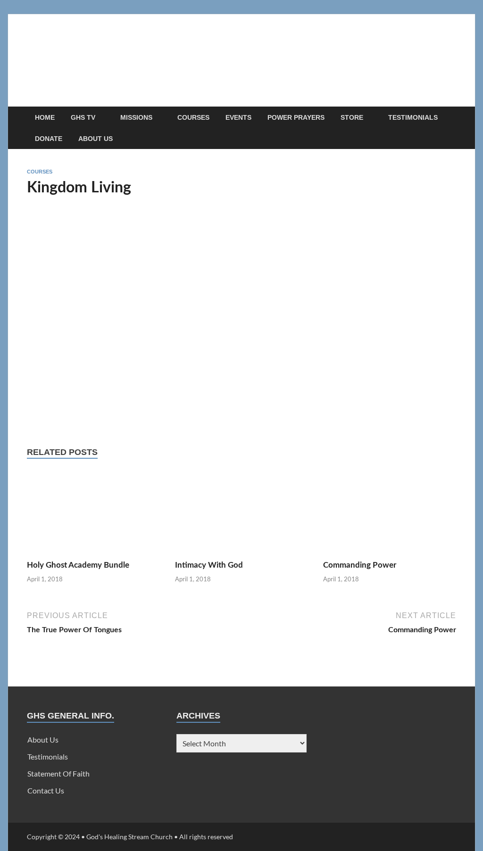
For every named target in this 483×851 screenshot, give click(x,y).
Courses (193, 117)
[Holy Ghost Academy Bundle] (93, 514)
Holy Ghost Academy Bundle (78, 565)
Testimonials (413, 117)
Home (45, 117)
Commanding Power (359, 565)
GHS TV (83, 117)
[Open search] (451, 118)
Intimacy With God (209, 565)
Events (238, 117)
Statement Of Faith (58, 773)
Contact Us (45, 790)
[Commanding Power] (389, 514)
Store (352, 117)
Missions (136, 117)
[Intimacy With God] (241, 514)
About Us (95, 138)
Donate (48, 138)
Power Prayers (296, 117)
